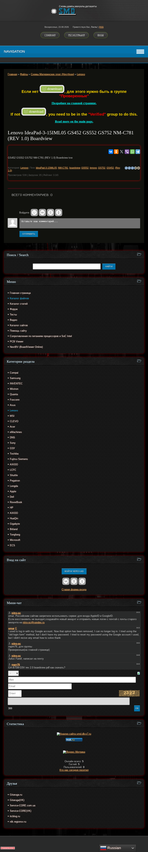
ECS (12, 545)
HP (11, 507)
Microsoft (15, 540)
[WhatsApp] (132, 151)
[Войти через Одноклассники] (58, 212)
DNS (12, 437)
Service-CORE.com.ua (22, 805)
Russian (113, 848)
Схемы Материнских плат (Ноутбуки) (52, 74)
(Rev (117, 167)
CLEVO (14, 421)
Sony (13, 442)
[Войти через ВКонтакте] (42, 212)
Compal (14, 372)
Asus (13, 405)
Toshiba (14, 453)
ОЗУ (12, 448)
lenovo (93, 167)
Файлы (24, 74)
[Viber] (127, 151)
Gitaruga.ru (16, 794)
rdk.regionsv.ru (18, 821)
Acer (12, 426)
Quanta (14, 394)
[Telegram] (137, 151)
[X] (121, 151)
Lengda (14, 486)
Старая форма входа (74, 589)
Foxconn (14, 399)
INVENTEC (16, 383)
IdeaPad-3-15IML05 (46, 167)
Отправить (28, 234)
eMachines (16, 432)
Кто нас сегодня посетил (74, 770)
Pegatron (15, 480)
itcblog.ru (15, 816)
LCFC (13, 469)
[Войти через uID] (34, 212)
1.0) (10, 170)
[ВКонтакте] (110, 151)
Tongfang (15, 534)
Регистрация (76, 35)
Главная (50, 35)
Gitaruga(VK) (17, 800)
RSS (101, 27)
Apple (13, 491)
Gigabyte (15, 523)
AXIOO (14, 464)
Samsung (15, 378)
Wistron (14, 388)
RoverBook (16, 502)
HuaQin (14, 518)
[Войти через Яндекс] (50, 212)
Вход (101, 35)
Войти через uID (74, 571)
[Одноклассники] (116, 151)
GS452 (110, 167)
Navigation (14, 51)
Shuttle (14, 475)
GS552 (85, 167)
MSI (12, 415)
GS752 (101, 167)
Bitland (14, 529)
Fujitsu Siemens (19, 459)
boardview (74, 167)
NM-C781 (63, 167)
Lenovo (81, 74)
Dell (12, 496)
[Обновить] (138, 672)
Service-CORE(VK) (20, 810)
